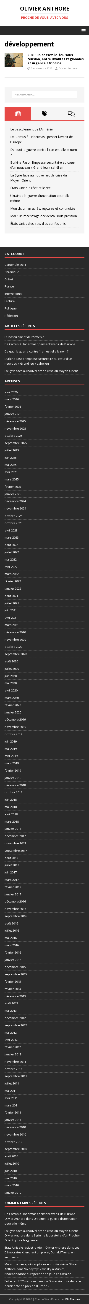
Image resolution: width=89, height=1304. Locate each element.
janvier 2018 (13, 829)
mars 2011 (12, 1105)
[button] (83, 30)
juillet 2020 (12, 669)
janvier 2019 (13, 778)
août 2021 (11, 596)
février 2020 (13, 705)
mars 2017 (12, 880)
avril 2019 (11, 756)
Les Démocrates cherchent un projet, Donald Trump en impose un (42, 1252)
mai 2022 (11, 559)
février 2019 (13, 770)
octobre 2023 (13, 523)
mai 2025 (11, 465)
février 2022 (13, 581)
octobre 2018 (13, 792)
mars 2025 (12, 479)
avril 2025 (11, 472)
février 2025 (13, 487)
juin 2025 (11, 457)
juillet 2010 (12, 1163)
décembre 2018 (15, 785)
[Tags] (44, 113)
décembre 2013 (15, 996)
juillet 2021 (12, 603)
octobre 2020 (13, 647)
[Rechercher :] (45, 94)
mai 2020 (11, 683)
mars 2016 (12, 945)
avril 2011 (11, 1098)
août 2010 (11, 1156)
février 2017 (13, 887)
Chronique (12, 272)
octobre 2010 (13, 1142)
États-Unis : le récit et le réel (30, 188)
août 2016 (11, 923)
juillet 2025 (12, 450)
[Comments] (71, 113)
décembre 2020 (15, 632)
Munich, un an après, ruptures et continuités (42, 208)
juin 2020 (11, 676)
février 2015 (13, 981)
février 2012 (13, 1047)
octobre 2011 (13, 1069)
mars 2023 (12, 537)
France (9, 286)
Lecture (10, 301)
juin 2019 (11, 741)
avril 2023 (11, 530)
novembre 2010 (15, 1134)
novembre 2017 (15, 843)
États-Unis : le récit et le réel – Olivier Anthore (35, 1247)
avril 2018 (11, 814)
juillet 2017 (12, 865)
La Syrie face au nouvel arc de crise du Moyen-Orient (41, 371)
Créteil (9, 279)
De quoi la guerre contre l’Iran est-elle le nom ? (36, 351)
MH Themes (72, 1299)
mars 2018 (12, 821)
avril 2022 (11, 567)
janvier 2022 (13, 588)
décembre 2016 (15, 901)
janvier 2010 (13, 1192)
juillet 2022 (12, 552)
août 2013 (11, 1003)
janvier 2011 (13, 1120)
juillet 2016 (12, 930)
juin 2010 (11, 1171)
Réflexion (11, 316)
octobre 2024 (13, 516)
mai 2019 (11, 749)
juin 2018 (11, 799)
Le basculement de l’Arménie (31, 129)
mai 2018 (11, 807)
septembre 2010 (16, 1149)
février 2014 (13, 989)
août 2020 (11, 661)
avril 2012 (11, 1040)
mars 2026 (12, 399)
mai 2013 (11, 1010)
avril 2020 (11, 690)
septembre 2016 (16, 916)
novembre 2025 (15, 428)
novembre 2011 (15, 1062)
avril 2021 (11, 617)
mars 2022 (12, 574)
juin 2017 (11, 872)
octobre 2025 (13, 436)
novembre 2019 (15, 727)
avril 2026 (11, 392)
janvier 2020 (13, 712)
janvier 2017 (13, 894)
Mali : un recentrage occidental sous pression (43, 216)
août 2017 (11, 858)
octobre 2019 (13, 734)
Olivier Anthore (68, 68)
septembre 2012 (16, 1025)
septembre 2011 (16, 1076)
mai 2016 (11, 938)
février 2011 (13, 1112)
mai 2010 (11, 1178)
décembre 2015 (15, 967)
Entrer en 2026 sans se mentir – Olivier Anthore (37, 1281)
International (13, 294)
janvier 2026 (13, 414)
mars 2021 (12, 625)
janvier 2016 (13, 960)
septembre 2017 (16, 851)
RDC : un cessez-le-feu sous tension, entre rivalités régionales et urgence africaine (55, 59)
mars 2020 (12, 698)
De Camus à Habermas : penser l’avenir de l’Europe (40, 344)
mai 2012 (11, 1032)
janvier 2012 (13, 1054)
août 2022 (11, 545)
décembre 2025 (15, 421)
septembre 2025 (16, 443)
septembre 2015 (16, 974)
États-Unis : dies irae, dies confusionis (38, 223)
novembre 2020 (15, 639)
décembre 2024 (15, 501)
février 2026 (13, 406)
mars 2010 (12, 1185)
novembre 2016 (15, 909)
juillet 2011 (12, 1083)
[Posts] (18, 113)
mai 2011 (11, 1091)
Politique (11, 308)
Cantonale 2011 (15, 265)
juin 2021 (11, 610)
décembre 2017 (15, 836)
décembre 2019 (15, 719)
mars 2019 (12, 763)
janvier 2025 (13, 494)
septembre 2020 (16, 654)
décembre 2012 (15, 1018)
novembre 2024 (15, 508)
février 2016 (13, 952)
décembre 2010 (15, 1127)
